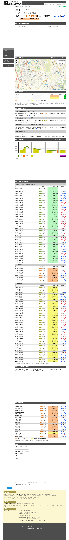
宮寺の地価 (17, 426)
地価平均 (5, 50)
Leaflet (54, 89)
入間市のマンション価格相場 (22, 455)
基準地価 (21, 494)
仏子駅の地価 (18, 413)
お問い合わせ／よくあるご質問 (26, 520)
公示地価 (16, 494)
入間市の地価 (6, 61)
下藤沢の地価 (18, 419)
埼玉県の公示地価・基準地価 (22, 449)
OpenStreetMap (59, 89)
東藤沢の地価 (18, 427)
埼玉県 (21, 6)
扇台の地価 (17, 431)
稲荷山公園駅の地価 (19, 412)
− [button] (16, 62)
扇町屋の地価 (18, 433)
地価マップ (6, 52)
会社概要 (39, 520)
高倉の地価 (17, 424)
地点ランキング (7, 53)
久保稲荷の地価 (18, 436)
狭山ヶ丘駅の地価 (19, 408)
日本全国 (17, 6)
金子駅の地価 (18, 417)
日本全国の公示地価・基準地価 (22, 451)
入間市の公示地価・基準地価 (22, 446)
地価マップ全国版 (7, 65)
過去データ (6, 56)
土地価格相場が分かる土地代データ (34, 528)
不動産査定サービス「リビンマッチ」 (37, 505)
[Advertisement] (8, 26)
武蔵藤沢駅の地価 (19, 410)
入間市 (25, 6)
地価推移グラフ (7, 55)
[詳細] (65, 96)
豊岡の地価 (17, 422)
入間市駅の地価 (18, 406)
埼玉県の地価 (6, 60)
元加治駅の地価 (18, 415)
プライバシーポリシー (48, 520)
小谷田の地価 (18, 434)
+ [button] (16, 60)
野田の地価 (17, 429)
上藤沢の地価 (18, 420)
